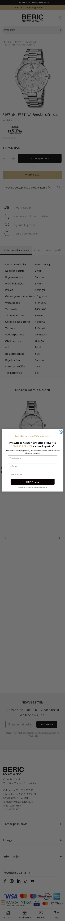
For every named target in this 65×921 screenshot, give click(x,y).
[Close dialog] (60, 432)
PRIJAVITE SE (32, 481)
